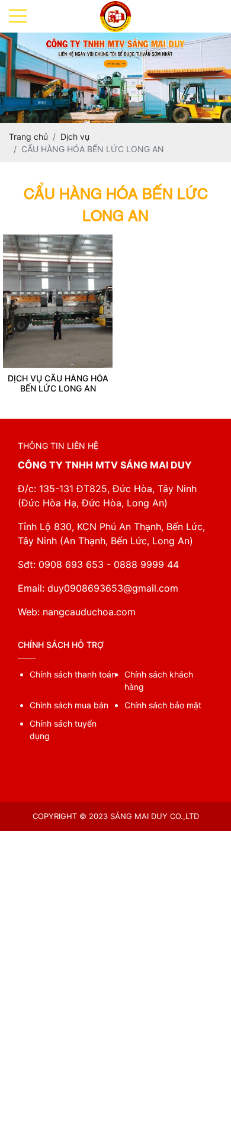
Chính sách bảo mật (162, 705)
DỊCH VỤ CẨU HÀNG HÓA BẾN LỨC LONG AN (58, 383)
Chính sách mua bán (69, 705)
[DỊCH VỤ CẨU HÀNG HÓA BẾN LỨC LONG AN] (58, 241)
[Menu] (18, 16)
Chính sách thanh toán (73, 674)
